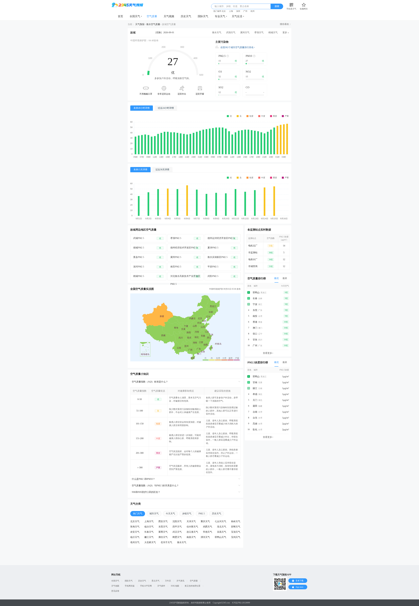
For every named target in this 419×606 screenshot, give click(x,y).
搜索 (277, 6)
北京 (224, 11)
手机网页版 (130, 586)
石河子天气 (166, 542)
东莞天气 (163, 526)
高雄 (255, 423)
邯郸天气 (235, 526)
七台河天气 (220, 521)
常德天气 (207, 532)
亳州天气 (134, 542)
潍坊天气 (163, 537)
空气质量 (152, 16)
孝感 (255, 394)
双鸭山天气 (220, 537)
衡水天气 (216, 32)
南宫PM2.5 (184, 266)
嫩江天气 (149, 537)
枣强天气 (259, 32)
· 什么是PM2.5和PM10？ (142, 479)
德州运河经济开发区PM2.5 (221, 238)
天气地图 (115, 586)
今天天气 (170, 513)
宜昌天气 (221, 532)
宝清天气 (235, 532)
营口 (255, 334)
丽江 (255, 388)
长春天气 (149, 532)
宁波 (255, 304)
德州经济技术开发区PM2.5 (184, 247)
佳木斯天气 (192, 526)
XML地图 (175, 586)
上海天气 (149, 521)
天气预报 (139, 24)
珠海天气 (134, 526)
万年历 (168, 581)
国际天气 (203, 16)
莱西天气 (163, 532)
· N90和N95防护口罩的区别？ (145, 492)
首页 (120, 16)
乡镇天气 (186, 513)
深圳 (238, 11)
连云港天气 (192, 532)
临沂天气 (134, 537)
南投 (255, 316)
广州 (245, 11)
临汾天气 (149, 526)
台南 (255, 412)
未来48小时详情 (142, 108)
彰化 (255, 429)
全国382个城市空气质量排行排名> (237, 47)
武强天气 (230, 32)
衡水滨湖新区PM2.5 (221, 257)
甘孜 (255, 339)
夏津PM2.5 (221, 247)
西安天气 (163, 521)
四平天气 (177, 526)
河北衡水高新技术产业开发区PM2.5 (185, 277)
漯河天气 (205, 537)
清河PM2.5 (147, 266)
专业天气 (220, 16)
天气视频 (169, 16)
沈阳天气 (177, 521)
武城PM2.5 (147, 238)
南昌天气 (191, 537)
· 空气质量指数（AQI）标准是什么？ (149, 382)
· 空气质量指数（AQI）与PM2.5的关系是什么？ (154, 485)
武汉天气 (177, 532)
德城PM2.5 (147, 247)
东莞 (255, 310)
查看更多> (268, 353)
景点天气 (155, 581)
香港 (255, 322)
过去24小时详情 (166, 108)
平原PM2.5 (221, 266)
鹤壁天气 (177, 537)
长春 (255, 298)
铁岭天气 (235, 521)
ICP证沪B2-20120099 (241, 603)
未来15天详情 (140, 169)
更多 (284, 32)
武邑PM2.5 (221, 276)
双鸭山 (256, 292)
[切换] (158, 32)
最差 (284, 278)
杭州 (253, 11)
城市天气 (154, 513)
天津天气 (191, 521)
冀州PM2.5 (184, 257)
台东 (255, 418)
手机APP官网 (146, 586)
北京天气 (134, 521)
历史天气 (186, 16)
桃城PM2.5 (147, 276)
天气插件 (161, 586)
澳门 (255, 328)
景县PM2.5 (147, 257)
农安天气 (134, 532)
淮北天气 (221, 526)
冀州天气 (244, 32)
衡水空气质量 (153, 24)
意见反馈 (115, 591)
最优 (276, 278)
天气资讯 (180, 581)
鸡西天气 (207, 526)
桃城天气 (273, 32)
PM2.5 (202, 513)
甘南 (255, 382)
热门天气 (137, 513)
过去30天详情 (162, 169)
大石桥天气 (150, 542)
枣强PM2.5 (184, 238)
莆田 (255, 406)
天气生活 (237, 16)
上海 (231, 11)
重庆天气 (205, 521)
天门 (255, 400)
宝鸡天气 (235, 537)
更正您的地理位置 (192, 586)
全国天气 (135, 16)
